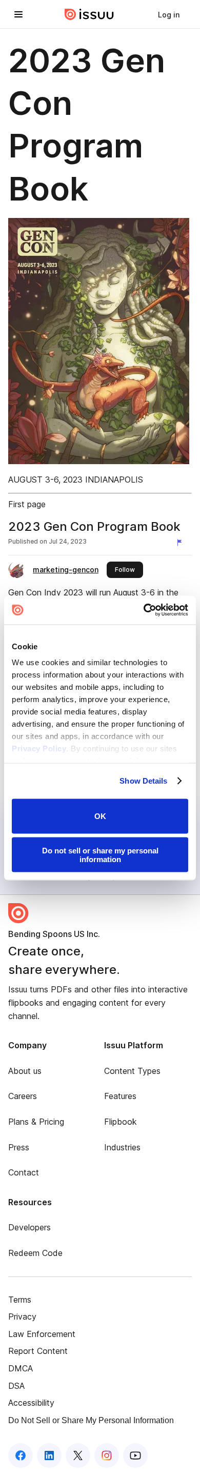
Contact (23, 1172)
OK (100, 816)
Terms (19, 1299)
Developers (29, 1227)
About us (25, 1071)
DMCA (20, 1368)
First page (27, 504)
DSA (16, 1386)
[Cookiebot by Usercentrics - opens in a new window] (143, 610)
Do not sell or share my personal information (100, 855)
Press (18, 1147)
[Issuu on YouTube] (135, 1455)
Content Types (132, 1071)
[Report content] (181, 542)
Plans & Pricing (36, 1121)
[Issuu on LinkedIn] (49, 1455)
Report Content (38, 1351)
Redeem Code (35, 1253)
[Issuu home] (89, 14)
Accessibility (31, 1403)
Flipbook (120, 1121)
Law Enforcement (41, 1334)
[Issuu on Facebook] (20, 1455)
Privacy (22, 1316)
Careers (22, 1096)
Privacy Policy (39, 748)
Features (120, 1096)
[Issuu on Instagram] (106, 1455)
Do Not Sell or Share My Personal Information (91, 1420)
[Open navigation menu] (18, 14)
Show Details (143, 780)
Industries (122, 1147)
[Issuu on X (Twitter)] (78, 1455)
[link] (169, 14)
